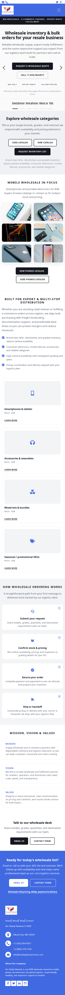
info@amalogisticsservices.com (28, 954)
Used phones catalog (32, 279)
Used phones (18, 103)
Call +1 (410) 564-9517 (32, 75)
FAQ (51, 103)
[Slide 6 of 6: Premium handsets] (50, 108)
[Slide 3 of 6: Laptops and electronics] (29, 108)
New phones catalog (32, 271)
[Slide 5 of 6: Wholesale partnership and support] (43, 108)
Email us (19, 841)
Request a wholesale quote (32, 66)
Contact (30, 921)
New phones (32, 103)
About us (43, 103)
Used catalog (20, 142)
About (15, 921)
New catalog (45, 142)
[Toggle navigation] (59, 10)
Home (8, 921)
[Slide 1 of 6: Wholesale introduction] (15, 108)
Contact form (42, 841)
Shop (22, 921)
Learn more (10, 420)
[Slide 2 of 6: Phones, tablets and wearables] (22, 108)
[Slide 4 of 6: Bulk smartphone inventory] (36, 108)
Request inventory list (32, 151)
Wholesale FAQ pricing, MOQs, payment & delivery (32, 891)
